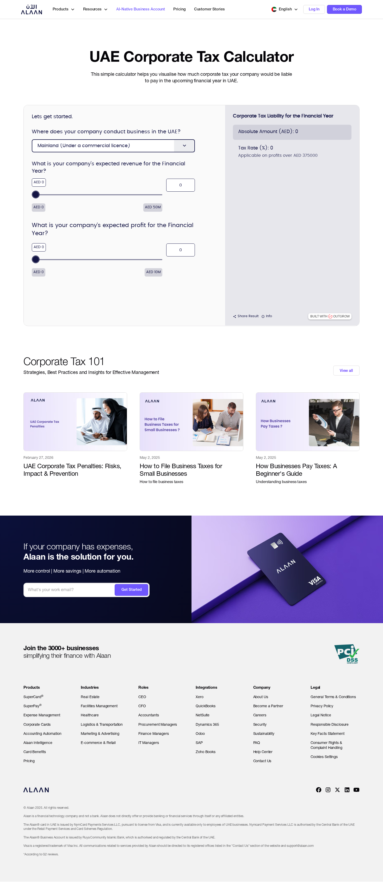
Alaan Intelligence (37, 742)
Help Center (263, 751)
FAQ (256, 742)
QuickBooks (205, 706)
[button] (284, 9)
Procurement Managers (157, 724)
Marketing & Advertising (100, 733)
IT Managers (148, 742)
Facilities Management (99, 706)
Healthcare (90, 715)
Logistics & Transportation (102, 724)
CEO (142, 696)
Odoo (200, 733)
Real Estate (90, 696)
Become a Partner (268, 706)
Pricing (179, 9)
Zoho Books (205, 751)
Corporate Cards (37, 724)
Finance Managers (153, 733)
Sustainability (263, 733)
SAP (199, 742)
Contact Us (262, 761)
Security (260, 724)
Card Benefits (34, 751)
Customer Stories (209, 9)
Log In (314, 9)
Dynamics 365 (207, 724)
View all (346, 370)
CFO (142, 706)
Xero (199, 696)
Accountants (148, 715)
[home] (31, 9)
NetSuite (202, 715)
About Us (260, 696)
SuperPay (32, 705)
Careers (259, 715)
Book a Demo (345, 9)
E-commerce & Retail (98, 742)
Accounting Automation (42, 733)
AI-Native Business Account (140, 9)
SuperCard (33, 696)
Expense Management (41, 715)
